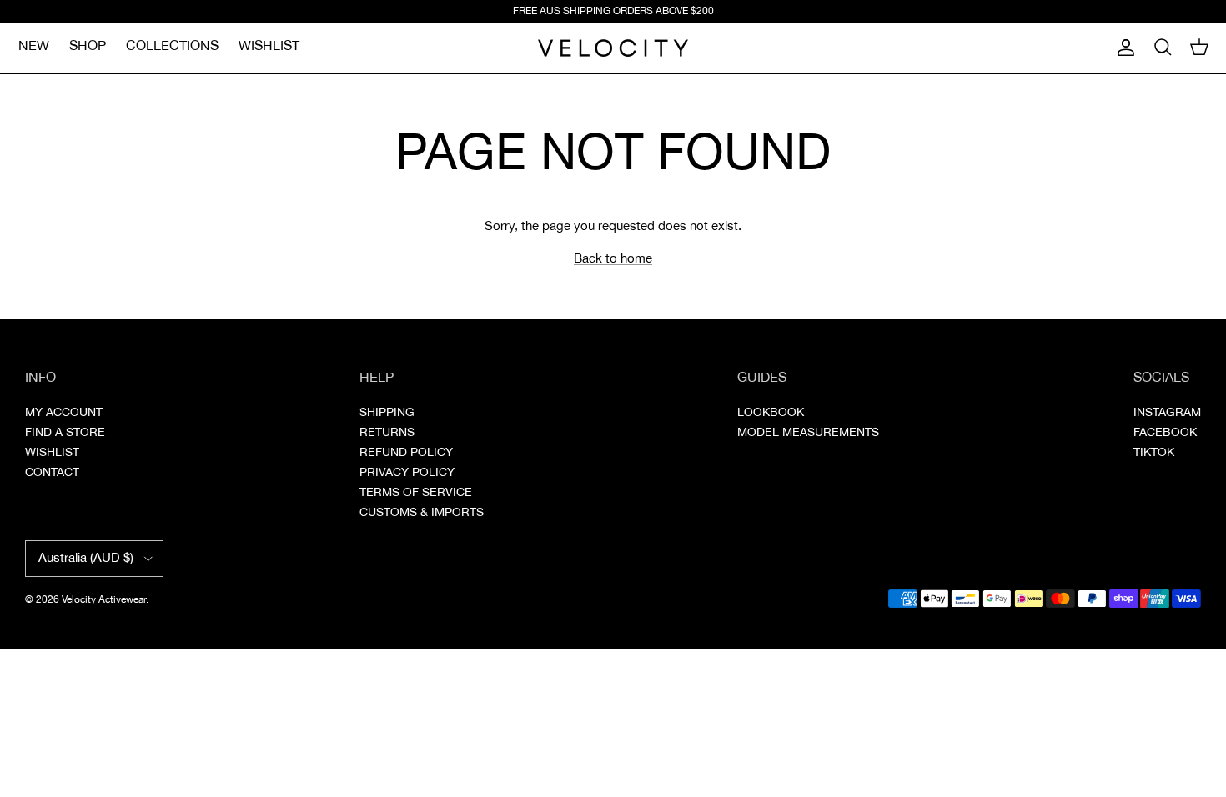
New (33, 46)
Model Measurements (808, 433)
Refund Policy (406, 453)
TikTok (1153, 453)
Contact (52, 473)
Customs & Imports (421, 513)
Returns (387, 433)
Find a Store (65, 433)
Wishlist (269, 46)
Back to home (613, 258)
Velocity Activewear (104, 600)
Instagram (1167, 413)
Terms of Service (415, 493)
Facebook (1165, 433)
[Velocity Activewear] (613, 48)
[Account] (1122, 48)
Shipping (387, 413)
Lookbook (770, 413)
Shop (87, 46)
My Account (64, 413)
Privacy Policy (407, 473)
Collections (172, 46)
